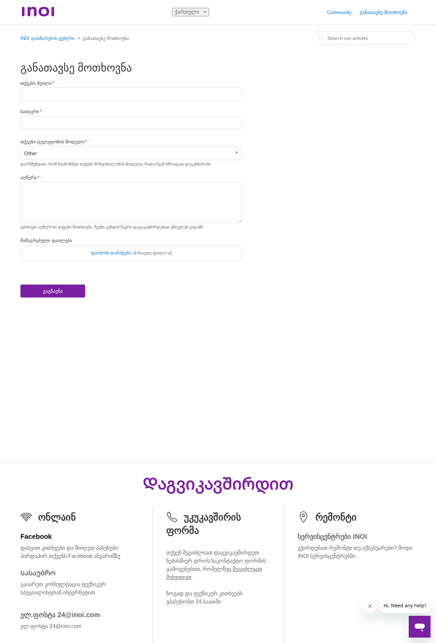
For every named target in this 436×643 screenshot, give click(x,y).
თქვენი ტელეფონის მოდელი (52, 141)
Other (30, 153)
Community (339, 12)
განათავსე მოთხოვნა (383, 12)
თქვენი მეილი (35, 83)
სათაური (29, 111)
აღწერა (28, 177)
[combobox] (364, 38)
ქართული (188, 12)
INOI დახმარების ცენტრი (47, 38)
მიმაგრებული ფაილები (46, 240)
